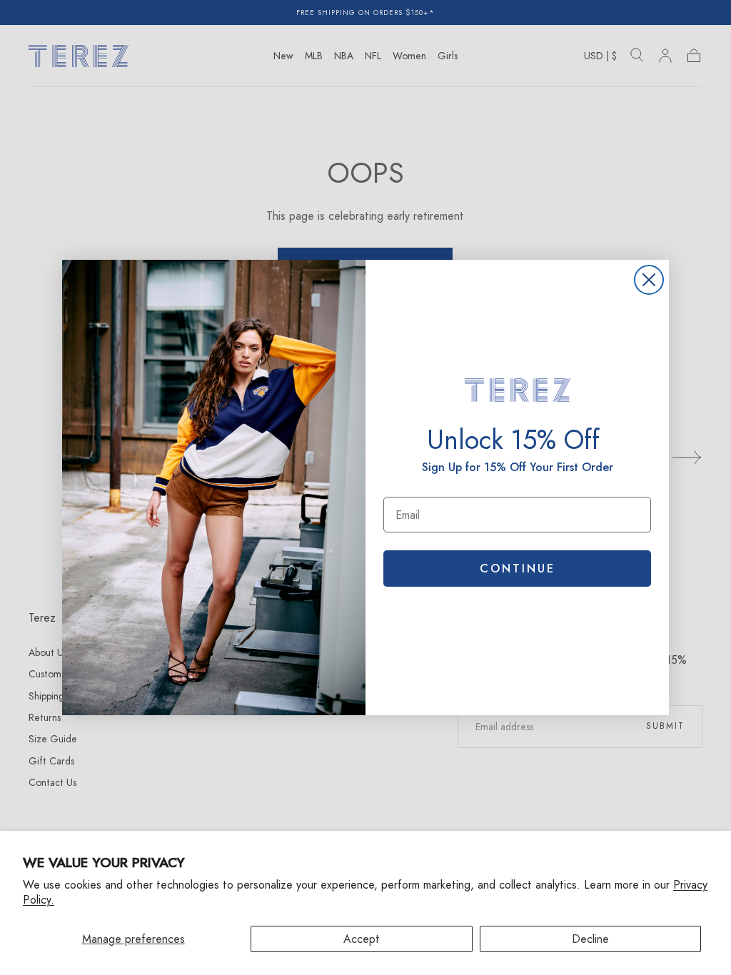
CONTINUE (517, 568)
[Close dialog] (649, 280)
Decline (590, 939)
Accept (361, 939)
